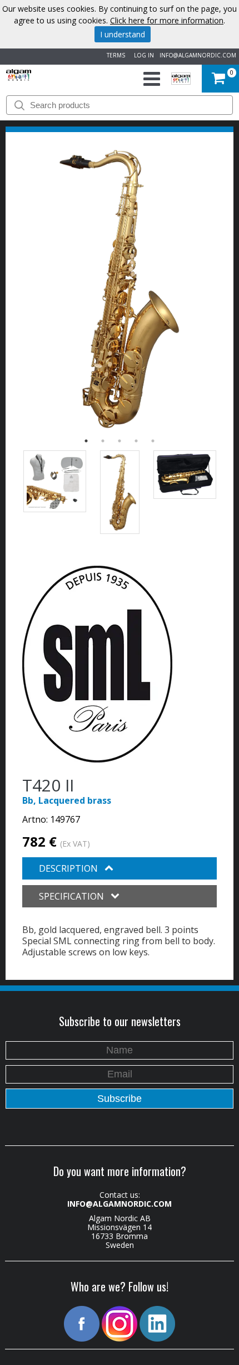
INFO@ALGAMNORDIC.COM (198, 55)
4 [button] (136, 440)
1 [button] (86, 440)
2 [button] (102, 440)
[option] (119, 289)
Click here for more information (166, 20)
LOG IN (142, 55)
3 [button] (119, 440)
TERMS (114, 55)
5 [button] (152, 440)
